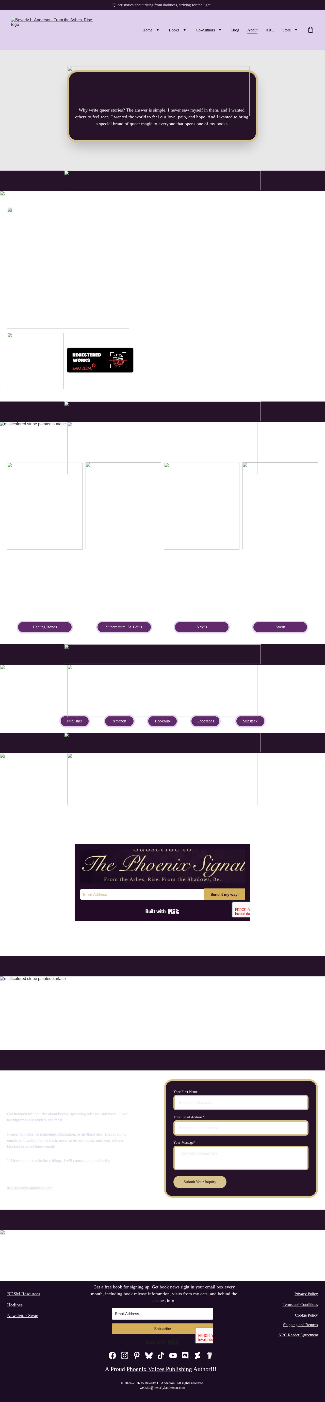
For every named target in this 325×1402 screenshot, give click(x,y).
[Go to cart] (310, 30)
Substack (250, 721)
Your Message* (184, 1142)
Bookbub (162, 721)
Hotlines (15, 1304)
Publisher (74, 721)
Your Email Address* (188, 1117)
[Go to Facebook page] (112, 1355)
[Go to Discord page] (185, 1355)
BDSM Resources (23, 1293)
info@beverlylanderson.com (30, 1188)
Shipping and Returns (300, 1325)
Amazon (119, 721)
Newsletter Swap (22, 1315)
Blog (235, 30)
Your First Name (185, 1092)
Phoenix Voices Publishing (159, 1369)
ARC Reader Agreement (298, 1335)
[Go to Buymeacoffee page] (209, 1355)
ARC (270, 30)
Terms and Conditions (300, 1304)
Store (286, 30)
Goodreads (205, 721)
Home (147, 30)
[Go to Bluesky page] (149, 1355)
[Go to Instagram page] (124, 1355)
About (252, 30)
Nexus (202, 627)
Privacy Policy (306, 1294)
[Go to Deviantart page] (197, 1355)
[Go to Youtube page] (173, 1355)
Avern (280, 627)
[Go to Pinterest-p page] (136, 1355)
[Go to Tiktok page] (161, 1355)
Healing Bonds (45, 627)
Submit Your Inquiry (200, 1182)
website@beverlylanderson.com (162, 1388)
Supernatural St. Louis (124, 627)
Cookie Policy (306, 1315)
